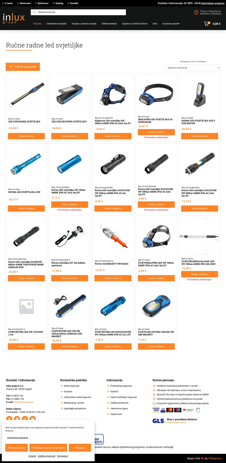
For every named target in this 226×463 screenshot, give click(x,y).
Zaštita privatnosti (46, 456)
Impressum (62, 456)
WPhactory (215, 458)
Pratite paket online (176, 422)
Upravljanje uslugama (17, 437)
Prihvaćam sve (16, 447)
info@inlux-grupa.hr (213, 3)
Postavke (80, 447)
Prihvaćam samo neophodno (48, 447)
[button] (212, 24)
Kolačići (32, 456)
